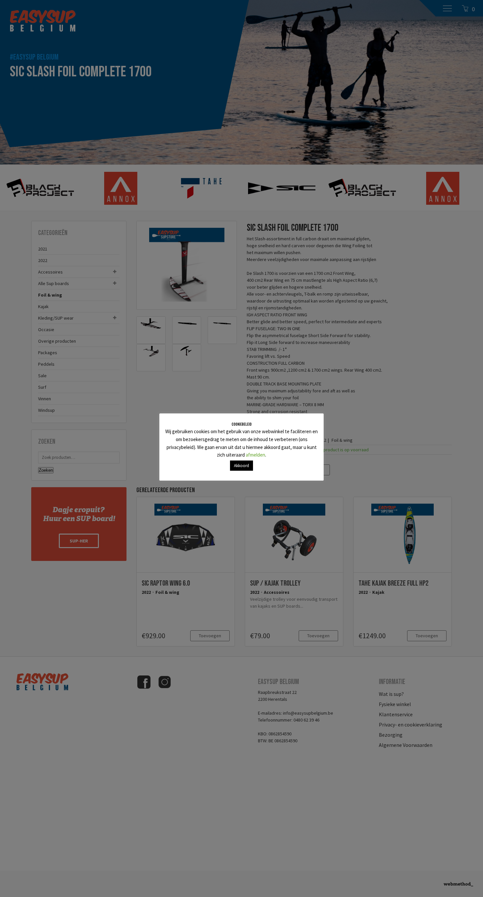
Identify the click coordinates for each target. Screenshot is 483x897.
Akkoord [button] (241, 465)
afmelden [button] (255, 455)
